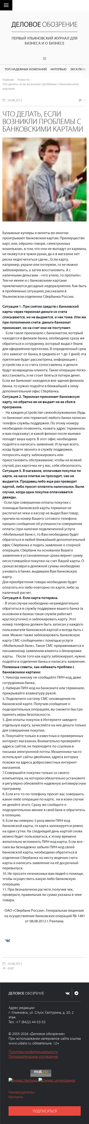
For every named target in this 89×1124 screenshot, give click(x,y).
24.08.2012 (14, 100)
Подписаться (45, 1111)
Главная (8, 79)
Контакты (16, 1096)
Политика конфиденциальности (33, 1051)
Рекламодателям (21, 1092)
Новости (23, 79)
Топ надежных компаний (26, 69)
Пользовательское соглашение (33, 1056)
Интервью (58, 69)
